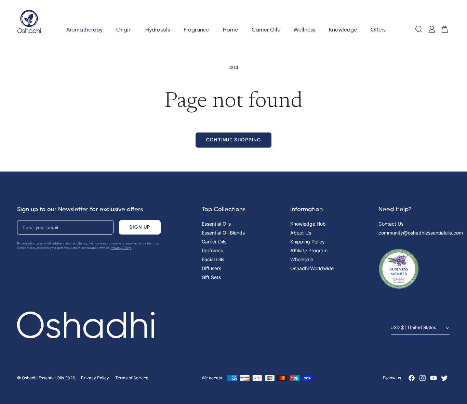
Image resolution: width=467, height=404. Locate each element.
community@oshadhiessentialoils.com (420, 233)
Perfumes (212, 250)
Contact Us (390, 224)
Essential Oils (216, 224)
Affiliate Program (309, 250)
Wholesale (301, 259)
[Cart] (444, 29)
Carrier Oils (214, 241)
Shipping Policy (307, 241)
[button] (84, 29)
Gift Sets (211, 277)
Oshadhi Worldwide (312, 268)
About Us (300, 233)
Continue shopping (234, 140)
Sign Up (139, 227)
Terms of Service (131, 377)
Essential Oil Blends (223, 233)
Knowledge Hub (308, 224)
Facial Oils (213, 259)
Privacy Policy (121, 248)
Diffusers (211, 268)
